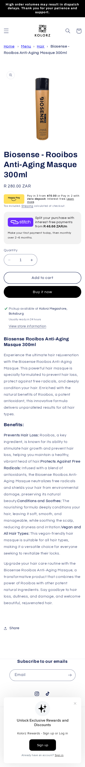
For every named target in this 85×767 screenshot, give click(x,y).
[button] (6, 31)
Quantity (10, 250)
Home (9, 46)
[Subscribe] (69, 675)
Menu (26, 46)
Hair (41, 46)
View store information (27, 326)
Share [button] (14, 628)
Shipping (27, 206)
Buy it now (42, 292)
